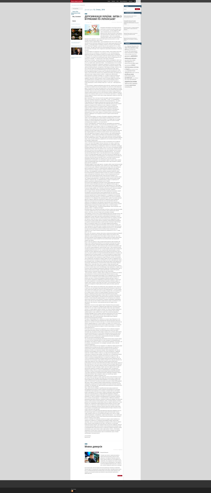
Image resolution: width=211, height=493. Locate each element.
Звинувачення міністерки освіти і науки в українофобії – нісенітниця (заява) (76, 46)
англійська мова (127, 54)
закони (133, 60)
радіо (138, 72)
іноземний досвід (128, 86)
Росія (132, 52)
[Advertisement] (77, 75)
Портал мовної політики (76, 1)
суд (130, 79)
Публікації (113, 1)
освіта (130, 72)
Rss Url (72, 491)
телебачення (133, 79)
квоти (133, 61)
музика (137, 69)
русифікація (128, 78)
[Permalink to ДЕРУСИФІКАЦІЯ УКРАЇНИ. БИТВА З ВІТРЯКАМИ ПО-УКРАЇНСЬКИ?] (92, 35)
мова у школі (135, 63)
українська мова (131, 81)
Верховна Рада (130, 46)
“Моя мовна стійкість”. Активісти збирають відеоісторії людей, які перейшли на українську (76, 27)
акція (136, 52)
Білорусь (126, 46)
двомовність (128, 56)
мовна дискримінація (128, 65)
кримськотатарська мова (128, 63)
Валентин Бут (119, 22)
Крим (128, 49)
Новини (109, 1)
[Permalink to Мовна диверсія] (92, 462)
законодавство (128, 61)
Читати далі (119, 475)
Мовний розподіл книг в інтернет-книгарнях (76, 58)
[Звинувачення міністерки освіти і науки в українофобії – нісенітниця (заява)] (76, 51)
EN (134, 1)
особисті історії (134, 72)
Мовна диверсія (93, 446)
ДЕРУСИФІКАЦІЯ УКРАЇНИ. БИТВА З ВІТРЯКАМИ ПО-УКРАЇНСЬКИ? (103, 18)
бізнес (130, 54)
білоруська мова (134, 54)
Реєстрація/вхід (75, 8)
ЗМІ (138, 46)
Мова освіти (133, 49)
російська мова (129, 74)
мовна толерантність (133, 69)
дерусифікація (132, 58)
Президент (127, 51)
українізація (132, 85)
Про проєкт (130, 1)
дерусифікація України (128, 60)
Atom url (74, 491)
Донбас (135, 46)
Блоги (117, 1)
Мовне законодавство (123, 1)
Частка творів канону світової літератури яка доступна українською (75, 42)
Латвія (130, 49)
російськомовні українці (130, 75)
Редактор (120, 449)
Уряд (134, 52)
